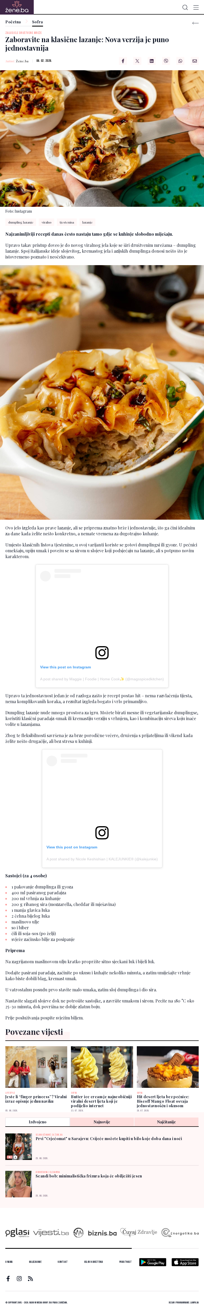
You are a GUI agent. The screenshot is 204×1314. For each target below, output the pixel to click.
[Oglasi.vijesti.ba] (17, 1232)
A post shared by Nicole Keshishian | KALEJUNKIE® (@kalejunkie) (102, 859)
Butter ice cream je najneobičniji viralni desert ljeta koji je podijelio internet (101, 1101)
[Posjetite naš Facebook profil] (8, 1278)
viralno (47, 222)
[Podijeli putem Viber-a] (166, 61)
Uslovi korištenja (93, 1262)
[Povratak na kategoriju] (195, 23)
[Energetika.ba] (180, 1232)
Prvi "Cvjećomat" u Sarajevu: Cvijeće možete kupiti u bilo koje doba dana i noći (109, 1138)
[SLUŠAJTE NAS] (78, 1233)
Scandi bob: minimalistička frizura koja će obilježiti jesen (89, 1176)
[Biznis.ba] (102, 1233)
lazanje (87, 222)
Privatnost (125, 1262)
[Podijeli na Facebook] (123, 61)
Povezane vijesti (34, 1031)
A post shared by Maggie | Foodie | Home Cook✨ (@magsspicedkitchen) (102, 679)
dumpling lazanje (20, 222)
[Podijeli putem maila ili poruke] (195, 61)
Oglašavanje (35, 1262)
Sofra (37, 22)
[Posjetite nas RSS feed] (30, 1278)
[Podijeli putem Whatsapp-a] (180, 61)
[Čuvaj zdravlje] (138, 1232)
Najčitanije (166, 1121)
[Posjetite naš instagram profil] (19, 1278)
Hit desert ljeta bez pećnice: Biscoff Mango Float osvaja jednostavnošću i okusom (163, 1101)
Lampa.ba (194, 1302)
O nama (9, 1262)
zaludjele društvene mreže (23, 33)
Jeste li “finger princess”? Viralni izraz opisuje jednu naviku (36, 1098)
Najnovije (102, 1121)
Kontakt (63, 1262)
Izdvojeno (37, 1121)
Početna (13, 22)
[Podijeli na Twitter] (137, 61)
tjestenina (67, 222)
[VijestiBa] (51, 1232)
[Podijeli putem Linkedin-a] (152, 61)
